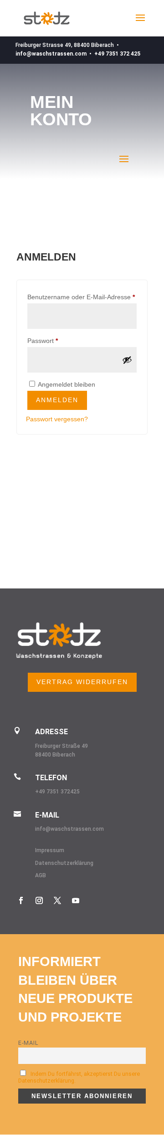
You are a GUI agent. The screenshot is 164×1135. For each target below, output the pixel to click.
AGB (40, 875)
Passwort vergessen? (57, 419)
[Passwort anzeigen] (127, 360)
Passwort (59, 340)
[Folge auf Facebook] (21, 900)
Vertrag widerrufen (82, 681)
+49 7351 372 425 (117, 54)
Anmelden (57, 400)
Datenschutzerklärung (64, 863)
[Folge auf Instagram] (39, 900)
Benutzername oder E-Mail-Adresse (82, 297)
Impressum (49, 850)
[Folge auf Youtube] (75, 900)
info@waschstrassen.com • (54, 54)
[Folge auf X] (57, 900)
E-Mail (28, 1042)
